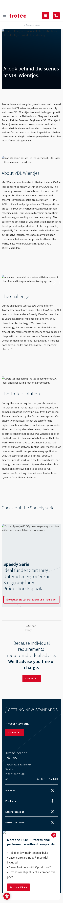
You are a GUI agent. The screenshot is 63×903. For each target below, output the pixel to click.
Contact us (31, 678)
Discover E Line (18, 887)
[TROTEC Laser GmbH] (17, 16)
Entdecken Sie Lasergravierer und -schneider (31, 599)
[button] (6, 896)
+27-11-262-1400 (49, 779)
